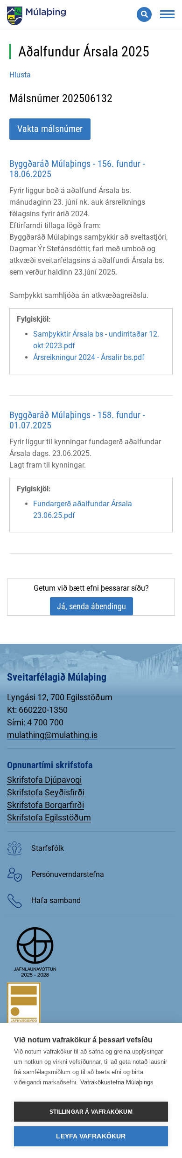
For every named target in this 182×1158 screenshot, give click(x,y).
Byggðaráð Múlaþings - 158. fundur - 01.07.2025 (77, 420)
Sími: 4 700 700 (35, 722)
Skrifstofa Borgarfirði (45, 805)
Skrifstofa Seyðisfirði (45, 792)
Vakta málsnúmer (50, 128)
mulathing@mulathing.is (52, 735)
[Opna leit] (144, 14)
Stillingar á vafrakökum (91, 1112)
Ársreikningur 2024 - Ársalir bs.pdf (89, 357)
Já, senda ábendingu (91, 606)
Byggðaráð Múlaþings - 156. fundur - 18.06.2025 (77, 168)
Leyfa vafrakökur (91, 1136)
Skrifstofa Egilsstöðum (49, 817)
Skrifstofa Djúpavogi (44, 780)
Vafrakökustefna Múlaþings (117, 1082)
